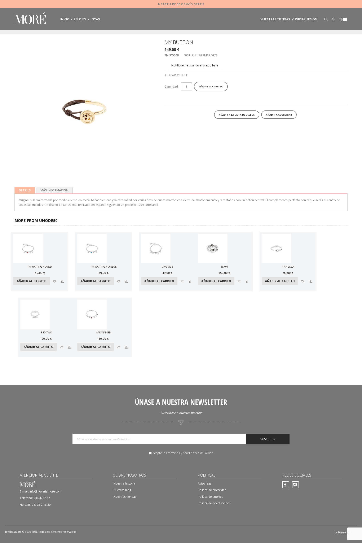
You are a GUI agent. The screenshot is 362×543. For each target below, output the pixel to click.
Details (25, 190)
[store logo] (30, 19)
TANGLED (288, 266)
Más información (54, 190)
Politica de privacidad (212, 490)
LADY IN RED (103, 332)
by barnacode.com (346, 532)
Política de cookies (210, 497)
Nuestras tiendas (275, 19)
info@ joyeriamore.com (46, 491)
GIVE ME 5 (167, 266)
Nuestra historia (124, 483)
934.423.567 (42, 498)
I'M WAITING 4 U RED (40, 266)
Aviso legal (205, 483)
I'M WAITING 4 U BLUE (103, 266)
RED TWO (46, 332)
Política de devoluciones (214, 503)
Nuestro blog (122, 490)
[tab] (24, 190)
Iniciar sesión (306, 19)
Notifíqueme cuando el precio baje (194, 65)
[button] (54, 281)
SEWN (224, 266)
